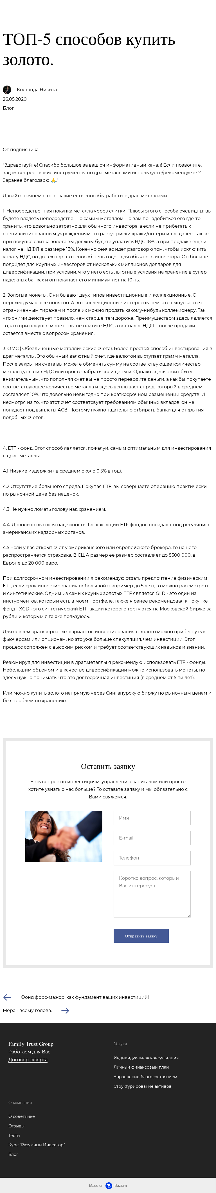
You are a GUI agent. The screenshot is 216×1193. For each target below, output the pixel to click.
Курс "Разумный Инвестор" (36, 1144)
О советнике (21, 1116)
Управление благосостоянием (145, 1076)
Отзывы (16, 1126)
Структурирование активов (143, 1086)
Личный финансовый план (141, 1067)
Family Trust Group (25, 10)
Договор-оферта (28, 1059)
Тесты (14, 1135)
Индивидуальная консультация (146, 1057)
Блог (8, 108)
